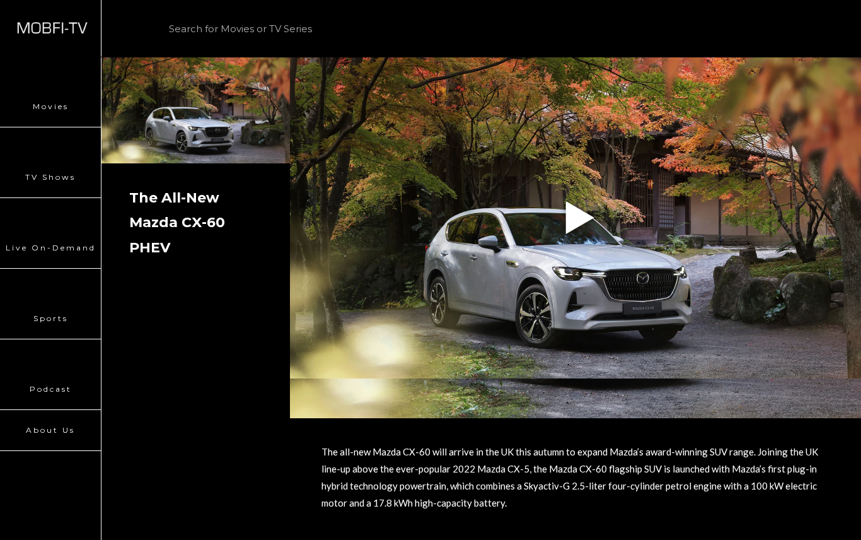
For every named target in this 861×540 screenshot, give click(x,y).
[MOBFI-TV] (50, 28)
